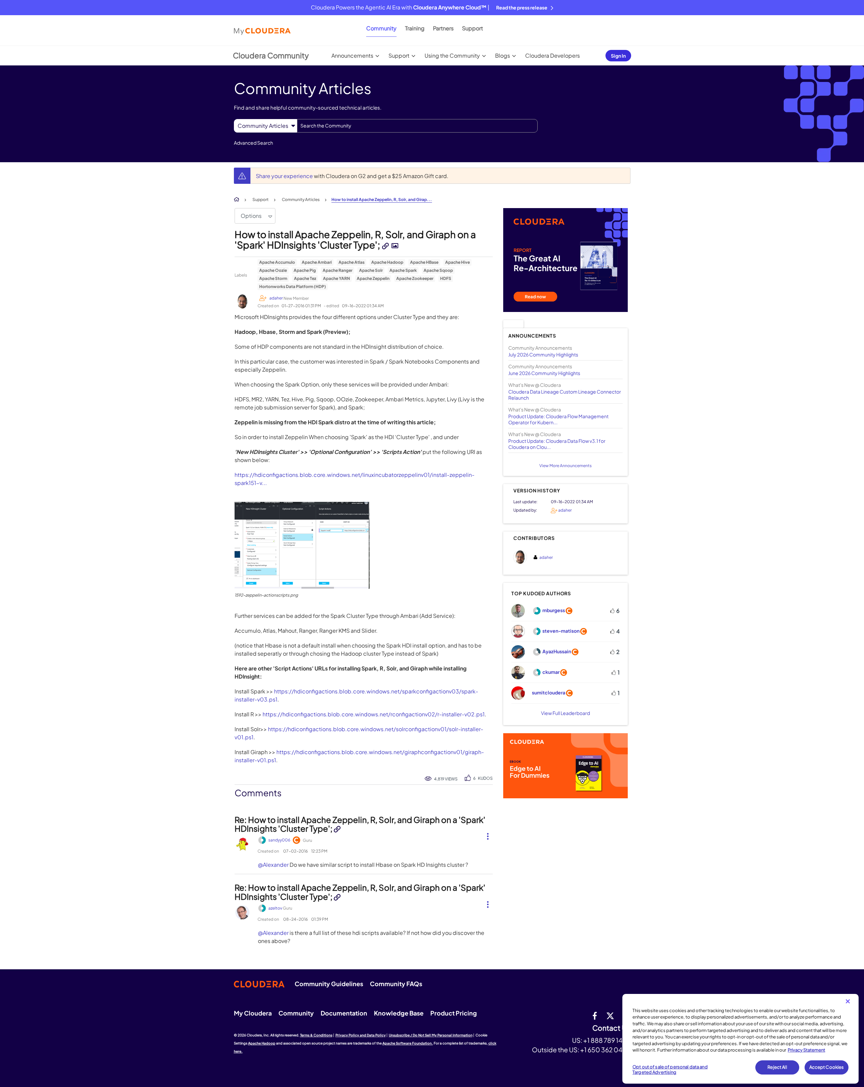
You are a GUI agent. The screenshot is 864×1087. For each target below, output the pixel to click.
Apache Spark (403, 270)
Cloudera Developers (552, 55)
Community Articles (301, 199)
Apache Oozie (273, 270)
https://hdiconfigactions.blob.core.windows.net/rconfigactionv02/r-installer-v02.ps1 (374, 714)
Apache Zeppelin (373, 278)
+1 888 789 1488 (606, 1040)
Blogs (502, 55)
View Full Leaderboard (565, 713)
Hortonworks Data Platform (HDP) (292, 286)
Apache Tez (305, 278)
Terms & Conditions (316, 1035)
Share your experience (285, 175)
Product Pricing (453, 1013)
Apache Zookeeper (414, 278)
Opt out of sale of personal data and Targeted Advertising (670, 1069)
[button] (302, 545)
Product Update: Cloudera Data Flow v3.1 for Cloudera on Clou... (556, 444)
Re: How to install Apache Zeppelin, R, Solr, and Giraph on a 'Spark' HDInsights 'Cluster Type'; (360, 823)
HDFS (445, 278)
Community (381, 28)
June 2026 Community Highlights (544, 373)
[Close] (847, 1001)
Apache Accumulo (277, 262)
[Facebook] (594, 1015)
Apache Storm (273, 278)
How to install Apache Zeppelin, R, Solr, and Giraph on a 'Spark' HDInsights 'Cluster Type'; (355, 239)
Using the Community (452, 55)
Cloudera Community (271, 55)
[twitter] (610, 1015)
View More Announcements (565, 465)
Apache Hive (457, 262)
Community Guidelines (329, 984)
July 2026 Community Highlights (543, 354)
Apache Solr (371, 270)
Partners (443, 28)
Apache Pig (305, 270)
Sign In (618, 56)
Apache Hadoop (387, 262)
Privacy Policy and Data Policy (360, 1035)
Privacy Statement (806, 1050)
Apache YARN (336, 278)
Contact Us (611, 1028)
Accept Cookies (826, 1067)
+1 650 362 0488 (605, 1050)
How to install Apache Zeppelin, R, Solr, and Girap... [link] (381, 199)
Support (472, 28)
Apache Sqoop (438, 270)
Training (415, 28)
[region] (740, 1039)
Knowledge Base (399, 1013)
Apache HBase (424, 262)
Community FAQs (396, 984)
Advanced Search (253, 143)
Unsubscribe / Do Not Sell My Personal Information (431, 1035)
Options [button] (251, 215)
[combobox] (417, 126)
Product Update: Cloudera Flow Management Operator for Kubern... (558, 419)
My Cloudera (253, 1013)
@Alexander (273, 864)
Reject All (777, 1067)
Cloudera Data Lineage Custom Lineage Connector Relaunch (564, 395)
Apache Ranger (337, 270)
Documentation (344, 1013)
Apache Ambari (317, 262)
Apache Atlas (351, 262)
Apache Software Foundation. (407, 1043)
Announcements (352, 55)
